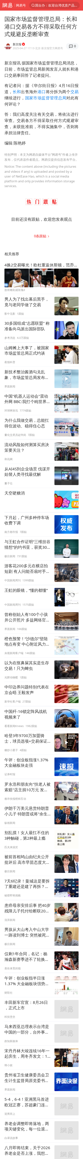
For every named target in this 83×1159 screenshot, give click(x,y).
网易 (7, 5)
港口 (41, 91)
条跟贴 (40, 235)
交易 (74, 91)
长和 (17, 91)
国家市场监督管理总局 (45, 98)
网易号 (21, 5)
